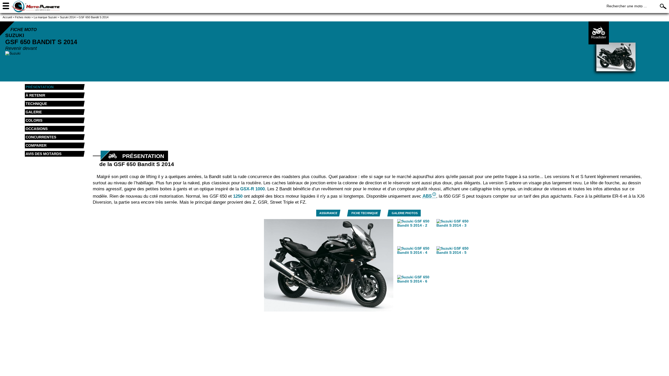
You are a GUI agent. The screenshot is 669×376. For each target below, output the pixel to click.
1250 (238, 195)
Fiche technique (364, 213)
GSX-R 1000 (252, 188)
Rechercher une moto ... (627, 6)
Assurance (328, 213)
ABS (427, 195)
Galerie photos (405, 213)
